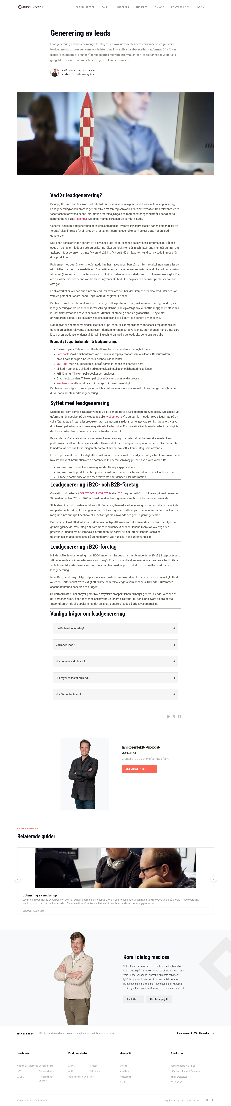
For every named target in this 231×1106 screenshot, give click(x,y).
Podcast (94, 1066)
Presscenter (125, 1077)
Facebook (63, 354)
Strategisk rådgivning (27, 1066)
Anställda (124, 1071)
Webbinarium (65, 383)
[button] (17, 879)
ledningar (81, 218)
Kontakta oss (180, 7)
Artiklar (71, 1066)
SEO (19, 1071)
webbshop (112, 416)
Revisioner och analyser (46, 1079)
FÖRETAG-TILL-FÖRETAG (95, 493)
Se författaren (136, 768)
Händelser (122, 7)
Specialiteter (85, 7)
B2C (120, 493)
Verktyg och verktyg (78, 1077)
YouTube (62, 363)
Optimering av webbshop (39, 895)
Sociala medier (46, 1066)
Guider (71, 1071)
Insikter (142, 7)
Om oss (159, 7)
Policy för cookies (190, 1100)
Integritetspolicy (171, 1100)
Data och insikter (47, 1071)
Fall (105, 7)
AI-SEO (20, 1077)
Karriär (122, 1082)
